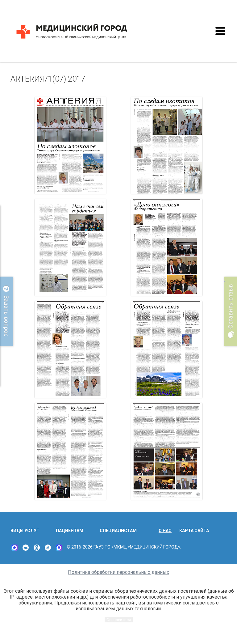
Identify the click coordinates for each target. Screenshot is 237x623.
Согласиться (118, 619)
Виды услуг (24, 530)
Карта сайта (194, 530)
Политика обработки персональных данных (118, 572)
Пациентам (69, 530)
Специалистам (118, 530)
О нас (165, 530)
